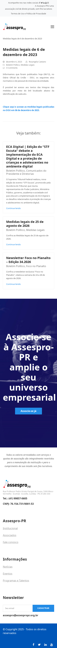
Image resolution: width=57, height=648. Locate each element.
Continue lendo (13, 208)
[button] (52, 26)
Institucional (10, 528)
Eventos (7, 573)
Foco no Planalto (36, 266)
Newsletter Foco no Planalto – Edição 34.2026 (28, 260)
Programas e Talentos (16, 580)
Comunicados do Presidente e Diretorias (26, 172)
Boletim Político (13, 65)
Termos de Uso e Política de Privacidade (28, 13)
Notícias (8, 566)
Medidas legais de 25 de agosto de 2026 (25, 224)
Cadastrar (43, 608)
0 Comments (12, 68)
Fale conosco (10, 542)
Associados (9, 535)
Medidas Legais (28, 65)
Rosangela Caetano (37, 61)
